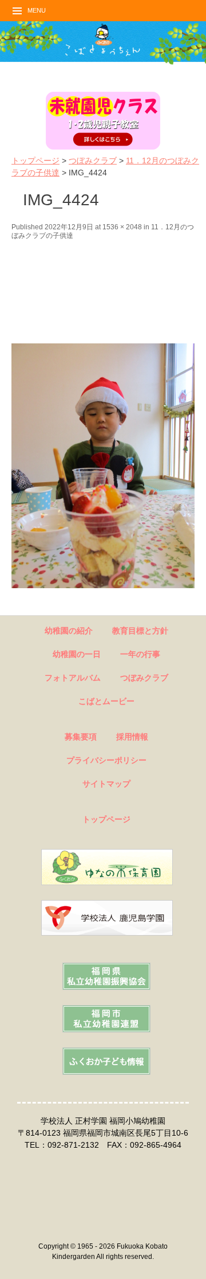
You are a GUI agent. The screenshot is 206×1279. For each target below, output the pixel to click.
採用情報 (132, 736)
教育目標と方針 (140, 630)
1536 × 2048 (122, 227)
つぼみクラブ (93, 160)
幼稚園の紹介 (69, 630)
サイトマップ (106, 783)
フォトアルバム (73, 677)
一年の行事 (140, 654)
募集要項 (81, 736)
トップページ (35, 160)
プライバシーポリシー (106, 760)
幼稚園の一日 (77, 654)
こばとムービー (106, 701)
